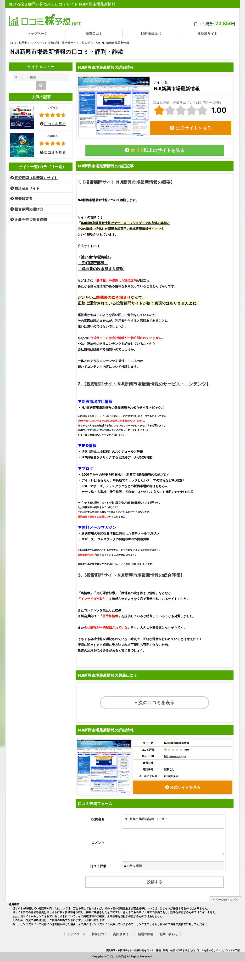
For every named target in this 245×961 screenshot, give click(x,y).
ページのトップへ (226, 899)
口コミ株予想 (118, 956)
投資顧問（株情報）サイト (36, 177)
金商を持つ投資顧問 (30, 219)
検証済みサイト (27, 188)
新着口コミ (94, 33)
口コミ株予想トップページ (27, 43)
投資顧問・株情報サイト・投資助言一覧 (73, 43)
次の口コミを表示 (156, 702)
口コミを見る (55, 124)
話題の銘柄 (145, 934)
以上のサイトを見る (160, 150)
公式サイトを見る (193, 128)
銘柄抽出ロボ (151, 33)
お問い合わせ (168, 934)
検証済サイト (207, 33)
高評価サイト (122, 934)
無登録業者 (23, 198)
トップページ (38, 33)
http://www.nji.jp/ (175, 756)
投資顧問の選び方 (28, 209)
